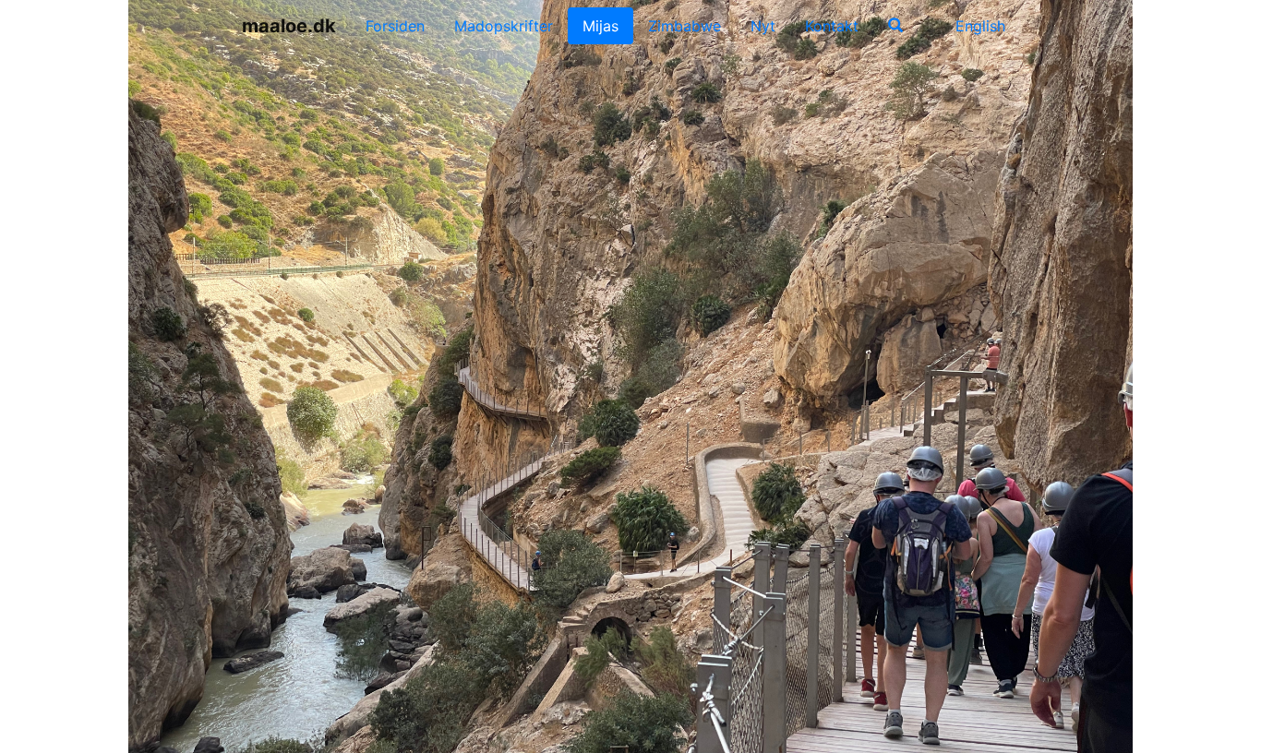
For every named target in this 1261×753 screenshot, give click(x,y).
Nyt (763, 26)
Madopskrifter (503, 26)
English (978, 26)
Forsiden (395, 26)
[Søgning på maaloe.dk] (895, 25)
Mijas (600, 26)
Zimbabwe (684, 26)
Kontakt (832, 26)
